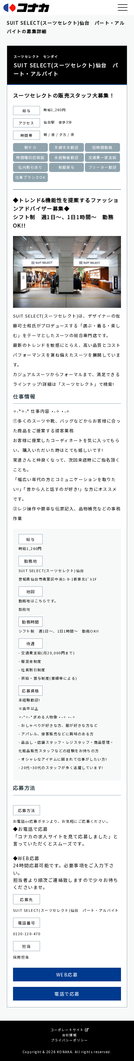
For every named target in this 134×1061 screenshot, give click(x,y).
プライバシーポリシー (69, 1040)
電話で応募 (66, 993)
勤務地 (25, 609)
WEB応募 (67, 974)
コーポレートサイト (67, 1029)
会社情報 (69, 1034)
